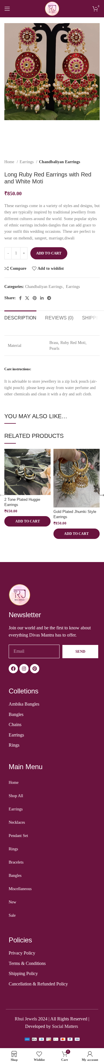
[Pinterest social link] (34, 298)
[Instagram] (24, 668)
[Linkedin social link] (41, 298)
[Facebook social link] (20, 298)
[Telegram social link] (49, 298)
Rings (13, 849)
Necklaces (17, 822)
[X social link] (27, 298)
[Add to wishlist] (45, 454)
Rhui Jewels (26, 1018)
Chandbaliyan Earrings (59, 162)
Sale (12, 915)
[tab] (20, 317)
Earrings (27, 162)
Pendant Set (18, 836)
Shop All (16, 796)
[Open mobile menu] (7, 8)
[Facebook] (13, 668)
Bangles (15, 875)
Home (9, 162)
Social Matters (65, 1026)
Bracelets (16, 862)
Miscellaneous (20, 889)
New (12, 902)
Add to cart (49, 253)
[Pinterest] (34, 668)
